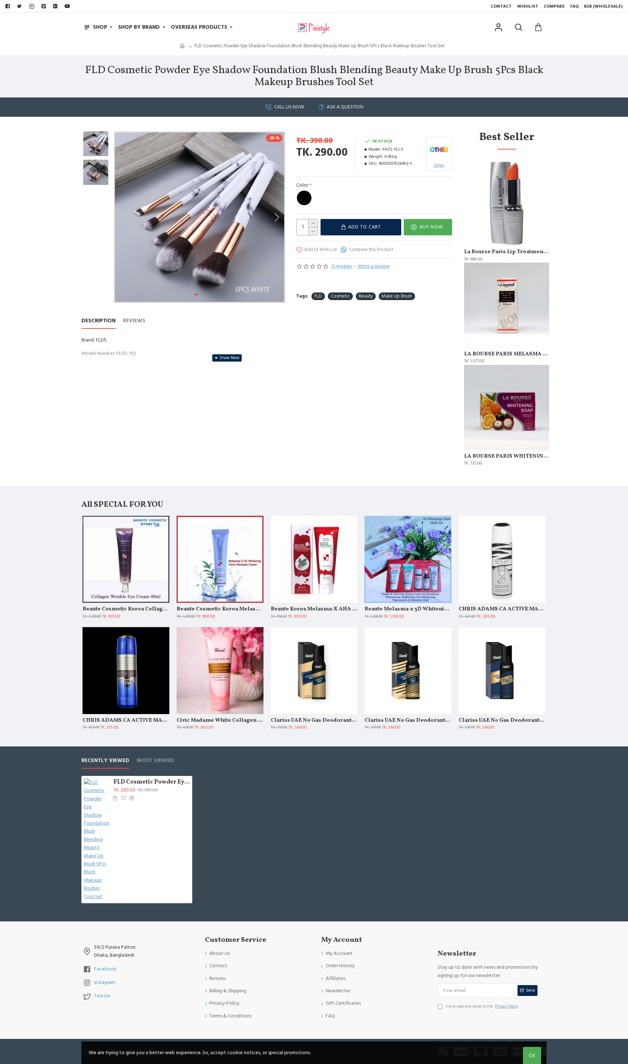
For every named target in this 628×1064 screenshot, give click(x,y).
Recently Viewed (105, 760)
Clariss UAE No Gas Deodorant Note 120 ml (408, 720)
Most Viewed (155, 760)
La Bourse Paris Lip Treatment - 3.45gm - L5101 (506, 252)
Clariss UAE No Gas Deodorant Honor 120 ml (314, 720)
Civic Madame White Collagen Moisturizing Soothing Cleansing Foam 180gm (220, 720)
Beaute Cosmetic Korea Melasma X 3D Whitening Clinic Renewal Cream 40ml (220, 609)
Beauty (366, 296)
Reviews (134, 321)
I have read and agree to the (481, 1006)
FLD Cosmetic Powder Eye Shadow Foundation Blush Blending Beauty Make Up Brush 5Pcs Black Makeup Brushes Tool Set (151, 782)
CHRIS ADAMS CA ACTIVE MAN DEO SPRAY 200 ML (125, 720)
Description (98, 321)
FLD (318, 296)
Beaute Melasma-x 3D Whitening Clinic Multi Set (408, 609)
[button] (122, 217)
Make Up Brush (397, 296)
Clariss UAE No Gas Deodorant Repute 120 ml (502, 720)
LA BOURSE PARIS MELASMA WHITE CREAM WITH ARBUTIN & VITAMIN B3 (506, 354)
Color (302, 185)
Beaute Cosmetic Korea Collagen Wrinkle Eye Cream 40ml (125, 609)
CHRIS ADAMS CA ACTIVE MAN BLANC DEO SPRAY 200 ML (502, 609)
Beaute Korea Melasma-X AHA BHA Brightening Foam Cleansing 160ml (314, 609)
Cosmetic (340, 296)
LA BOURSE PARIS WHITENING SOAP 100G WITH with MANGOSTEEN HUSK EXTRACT (506, 456)
